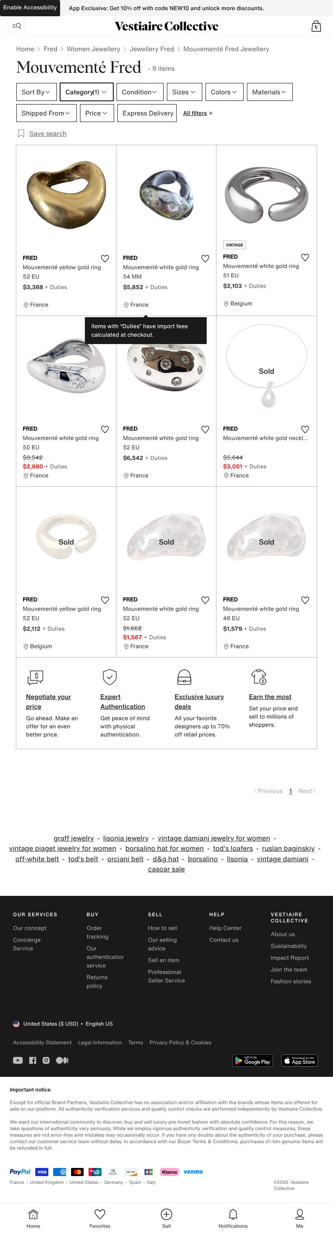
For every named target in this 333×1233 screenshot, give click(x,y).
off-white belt (37, 859)
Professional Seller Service (166, 976)
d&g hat (166, 859)
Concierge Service (27, 944)
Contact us (224, 940)
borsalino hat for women (164, 848)
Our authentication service (105, 957)
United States (84, 1182)
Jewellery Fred (152, 49)
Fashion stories (291, 981)
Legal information (99, 1042)
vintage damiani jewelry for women (214, 838)
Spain (135, 1182)
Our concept (29, 928)
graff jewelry (74, 838)
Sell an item (163, 960)
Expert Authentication (122, 701)
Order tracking (97, 932)
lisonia (237, 859)
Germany (113, 1182)
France (17, 1182)
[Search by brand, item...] (16, 26)
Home (25, 49)
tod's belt (83, 859)
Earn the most (270, 696)
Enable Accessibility (30, 7)
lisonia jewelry (126, 838)
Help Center (226, 928)
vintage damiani (283, 859)
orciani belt (125, 859)
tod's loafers (233, 848)
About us (283, 934)
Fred (50, 49)
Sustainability (289, 946)
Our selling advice (162, 944)
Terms (135, 1042)
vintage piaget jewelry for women (62, 848)
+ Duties (56, 287)
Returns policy (97, 981)
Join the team (289, 969)
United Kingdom (47, 1182)
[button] (316, 26)
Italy (151, 1182)
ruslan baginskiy (288, 848)
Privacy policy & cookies (180, 1042)
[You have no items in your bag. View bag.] (316, 26)
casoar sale (166, 869)
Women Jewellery (93, 49)
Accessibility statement (42, 1042)
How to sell (162, 928)
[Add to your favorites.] (105, 259)
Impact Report (290, 958)
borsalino (203, 859)
